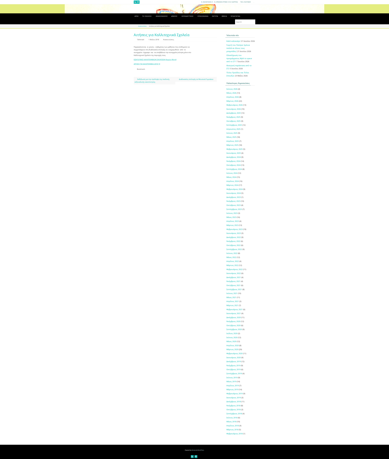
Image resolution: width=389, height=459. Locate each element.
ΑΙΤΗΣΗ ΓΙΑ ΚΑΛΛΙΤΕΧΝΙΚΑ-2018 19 (147, 64)
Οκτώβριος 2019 (233, 369)
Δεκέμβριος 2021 (233, 277)
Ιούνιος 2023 (231, 213)
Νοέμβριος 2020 (233, 321)
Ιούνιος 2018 (231, 417)
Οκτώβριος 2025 (233, 121)
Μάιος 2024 (231, 177)
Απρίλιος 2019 (232, 385)
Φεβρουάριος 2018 (234, 433)
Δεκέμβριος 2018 (233, 401)
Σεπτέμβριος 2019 (234, 373)
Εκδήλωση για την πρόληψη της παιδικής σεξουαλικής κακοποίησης (152, 80)
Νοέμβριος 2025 (233, 117)
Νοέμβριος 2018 (233, 405)
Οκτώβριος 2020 (233, 325)
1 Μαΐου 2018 (154, 39)
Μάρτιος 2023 (232, 225)
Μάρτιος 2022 (232, 265)
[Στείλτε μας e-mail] (138, 2)
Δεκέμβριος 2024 (233, 157)
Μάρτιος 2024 (232, 185)
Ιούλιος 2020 (231, 333)
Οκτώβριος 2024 (233, 165)
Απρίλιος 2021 (232, 301)
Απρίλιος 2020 (232, 345)
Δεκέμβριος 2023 (233, 197)
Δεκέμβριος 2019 (233, 361)
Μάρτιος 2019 (232, 389)
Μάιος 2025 (231, 137)
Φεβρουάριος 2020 (234, 353)
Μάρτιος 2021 (232, 305)
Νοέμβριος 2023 (233, 201)
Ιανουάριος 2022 (233, 273)
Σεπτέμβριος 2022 (234, 249)
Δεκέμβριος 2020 (233, 317)
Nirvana (194, 450)
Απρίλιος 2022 (232, 261)
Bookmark (141, 69)
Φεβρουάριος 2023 (234, 229)
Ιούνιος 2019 (231, 377)
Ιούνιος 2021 (231, 293)
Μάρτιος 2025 (232, 145)
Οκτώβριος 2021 (233, 285)
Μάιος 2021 (231, 297)
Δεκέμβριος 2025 (233, 113)
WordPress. (201, 450)
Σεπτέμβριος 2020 (234, 329)
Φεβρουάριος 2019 (234, 393)
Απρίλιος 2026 (232, 97)
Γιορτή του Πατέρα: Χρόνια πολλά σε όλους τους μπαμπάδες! (238, 48)
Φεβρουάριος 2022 (234, 269)
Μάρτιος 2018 (232, 429)
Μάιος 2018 (231, 421)
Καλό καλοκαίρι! (233, 41)
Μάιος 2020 (231, 341)
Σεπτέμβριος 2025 (234, 125)
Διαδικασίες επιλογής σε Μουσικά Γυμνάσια (196, 79)
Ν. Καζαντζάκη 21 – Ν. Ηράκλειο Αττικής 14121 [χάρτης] (219, 2)
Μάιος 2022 (231, 257)
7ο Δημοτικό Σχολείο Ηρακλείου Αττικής (175, 11)
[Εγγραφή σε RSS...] (135, 2)
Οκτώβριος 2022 (233, 245)
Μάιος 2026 (231, 93)
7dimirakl (140, 39)
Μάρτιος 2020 (232, 349)
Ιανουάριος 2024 (233, 193)
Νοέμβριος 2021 (233, 281)
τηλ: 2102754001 (245, 2)
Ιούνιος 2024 (231, 173)
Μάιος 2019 (231, 381)
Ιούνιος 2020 (231, 337)
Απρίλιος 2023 (232, 221)
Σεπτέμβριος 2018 (234, 413)
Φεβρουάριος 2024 (234, 189)
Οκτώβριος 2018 (233, 409)
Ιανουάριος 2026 (233, 109)
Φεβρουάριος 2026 (234, 105)
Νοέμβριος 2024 (233, 161)
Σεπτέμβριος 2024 (234, 169)
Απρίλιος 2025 (232, 141)
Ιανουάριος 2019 (233, 397)
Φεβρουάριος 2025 (234, 149)
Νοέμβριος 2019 (233, 365)
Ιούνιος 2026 (231, 89)
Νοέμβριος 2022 (233, 241)
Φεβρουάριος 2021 (234, 309)
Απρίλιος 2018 (232, 425)
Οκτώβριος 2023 (233, 205)
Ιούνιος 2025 (231, 133)
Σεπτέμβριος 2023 (234, 209)
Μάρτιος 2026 (232, 101)
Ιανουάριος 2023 (233, 233)
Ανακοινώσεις (142, 26)
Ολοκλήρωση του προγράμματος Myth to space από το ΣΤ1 (239, 58)
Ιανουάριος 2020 (233, 357)
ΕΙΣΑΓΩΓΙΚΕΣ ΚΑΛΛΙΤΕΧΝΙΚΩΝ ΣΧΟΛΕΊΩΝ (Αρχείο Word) (155, 60)
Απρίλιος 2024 (232, 181)
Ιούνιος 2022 (231, 253)
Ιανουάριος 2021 (233, 313)
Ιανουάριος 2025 (233, 153)
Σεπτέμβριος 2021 (234, 289)
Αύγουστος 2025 (233, 129)
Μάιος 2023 (231, 217)
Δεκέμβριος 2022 (233, 237)
